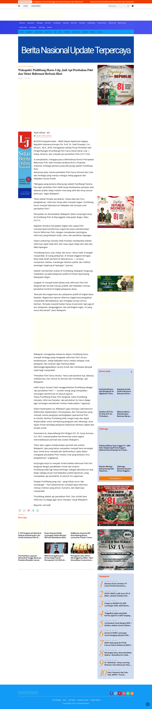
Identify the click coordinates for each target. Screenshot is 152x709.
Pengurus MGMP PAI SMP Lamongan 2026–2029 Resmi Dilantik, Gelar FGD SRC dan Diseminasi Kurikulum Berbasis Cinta (117, 604)
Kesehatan (30, 23)
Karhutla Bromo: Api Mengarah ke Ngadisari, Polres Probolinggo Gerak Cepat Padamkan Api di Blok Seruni (106, 391)
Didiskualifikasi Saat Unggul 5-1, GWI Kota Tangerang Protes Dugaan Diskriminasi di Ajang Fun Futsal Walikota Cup (114, 448)
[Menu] (19, 6)
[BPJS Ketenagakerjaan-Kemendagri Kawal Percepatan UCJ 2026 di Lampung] (56, 548)
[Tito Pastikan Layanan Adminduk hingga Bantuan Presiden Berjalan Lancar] (30, 548)
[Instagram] (124, 693)
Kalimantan (76, 32)
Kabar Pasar (23, 27)
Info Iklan (72, 700)
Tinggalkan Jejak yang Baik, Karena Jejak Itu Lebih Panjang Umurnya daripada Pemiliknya (117, 614)
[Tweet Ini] (24, 510)
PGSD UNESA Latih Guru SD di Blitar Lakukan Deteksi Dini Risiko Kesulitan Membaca (117, 594)
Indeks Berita (35, 6)
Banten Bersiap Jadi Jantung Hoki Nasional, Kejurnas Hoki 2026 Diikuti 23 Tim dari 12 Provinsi (106, 468)
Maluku (92, 32)
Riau (60, 32)
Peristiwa (82, 23)
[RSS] (132, 693)
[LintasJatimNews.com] (41, 14)
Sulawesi (85, 32)
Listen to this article (43, 136)
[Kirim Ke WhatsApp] (37, 510)
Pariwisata (32, 27)
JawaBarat (29, 32)
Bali (55, 32)
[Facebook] (111, 693)
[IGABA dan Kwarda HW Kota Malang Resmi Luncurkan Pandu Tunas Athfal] (82, 525)
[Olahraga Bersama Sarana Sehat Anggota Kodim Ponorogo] (124, 458)
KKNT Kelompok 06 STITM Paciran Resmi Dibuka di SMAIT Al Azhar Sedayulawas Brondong (118, 644)
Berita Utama (22, 66)
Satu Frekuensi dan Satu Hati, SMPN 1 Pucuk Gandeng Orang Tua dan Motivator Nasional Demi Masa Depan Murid (118, 673)
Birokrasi (22, 23)
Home (26, 6)
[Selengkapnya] (131, 372)
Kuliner (49, 27)
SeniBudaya (91, 23)
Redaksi (20, 78)
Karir (65, 700)
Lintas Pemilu (101, 23)
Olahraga (39, 23)
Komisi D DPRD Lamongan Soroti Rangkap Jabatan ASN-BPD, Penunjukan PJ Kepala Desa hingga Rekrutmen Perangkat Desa (118, 634)
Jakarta (21, 32)
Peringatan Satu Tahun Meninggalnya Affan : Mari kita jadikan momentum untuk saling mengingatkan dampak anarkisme (82, 558)
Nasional (66, 23)
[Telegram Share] (33, 510)
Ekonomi (74, 23)
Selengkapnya (114, 478)
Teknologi (41, 27)
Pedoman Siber (83, 700)
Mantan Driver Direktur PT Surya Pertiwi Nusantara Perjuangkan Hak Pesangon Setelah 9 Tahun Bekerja (116, 584)
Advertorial (112, 23)
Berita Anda (122, 23)
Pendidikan (57, 23)
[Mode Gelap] (133, 6)
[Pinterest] (120, 693)
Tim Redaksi (56, 700)
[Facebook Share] (19, 510)
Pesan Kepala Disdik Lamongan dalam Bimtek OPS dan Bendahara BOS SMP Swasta (55, 535)
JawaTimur (48, 32)
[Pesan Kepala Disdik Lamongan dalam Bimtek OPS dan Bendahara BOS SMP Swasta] (56, 525)
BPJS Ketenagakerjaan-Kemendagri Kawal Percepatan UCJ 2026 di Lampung (54, 558)
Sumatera (67, 32)
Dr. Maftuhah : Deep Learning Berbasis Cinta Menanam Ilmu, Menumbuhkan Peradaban (117, 663)
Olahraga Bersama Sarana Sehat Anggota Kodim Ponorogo (124, 468)
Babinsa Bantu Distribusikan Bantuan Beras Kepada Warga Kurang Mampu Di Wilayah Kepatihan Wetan (124, 414)
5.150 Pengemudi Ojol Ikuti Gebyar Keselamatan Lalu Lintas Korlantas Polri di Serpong (29, 535)
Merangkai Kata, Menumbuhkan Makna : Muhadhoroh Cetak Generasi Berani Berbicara (118, 654)
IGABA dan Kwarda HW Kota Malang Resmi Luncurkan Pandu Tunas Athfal (81, 535)
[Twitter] (115, 693)
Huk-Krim (48, 23)
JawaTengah (39, 32)
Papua (99, 32)
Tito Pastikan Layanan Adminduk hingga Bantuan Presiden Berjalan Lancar (29, 558)
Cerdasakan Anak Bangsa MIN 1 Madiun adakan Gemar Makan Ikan (118, 624)
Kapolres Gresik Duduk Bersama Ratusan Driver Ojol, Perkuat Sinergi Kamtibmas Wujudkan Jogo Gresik (104, 2)
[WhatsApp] (128, 693)
